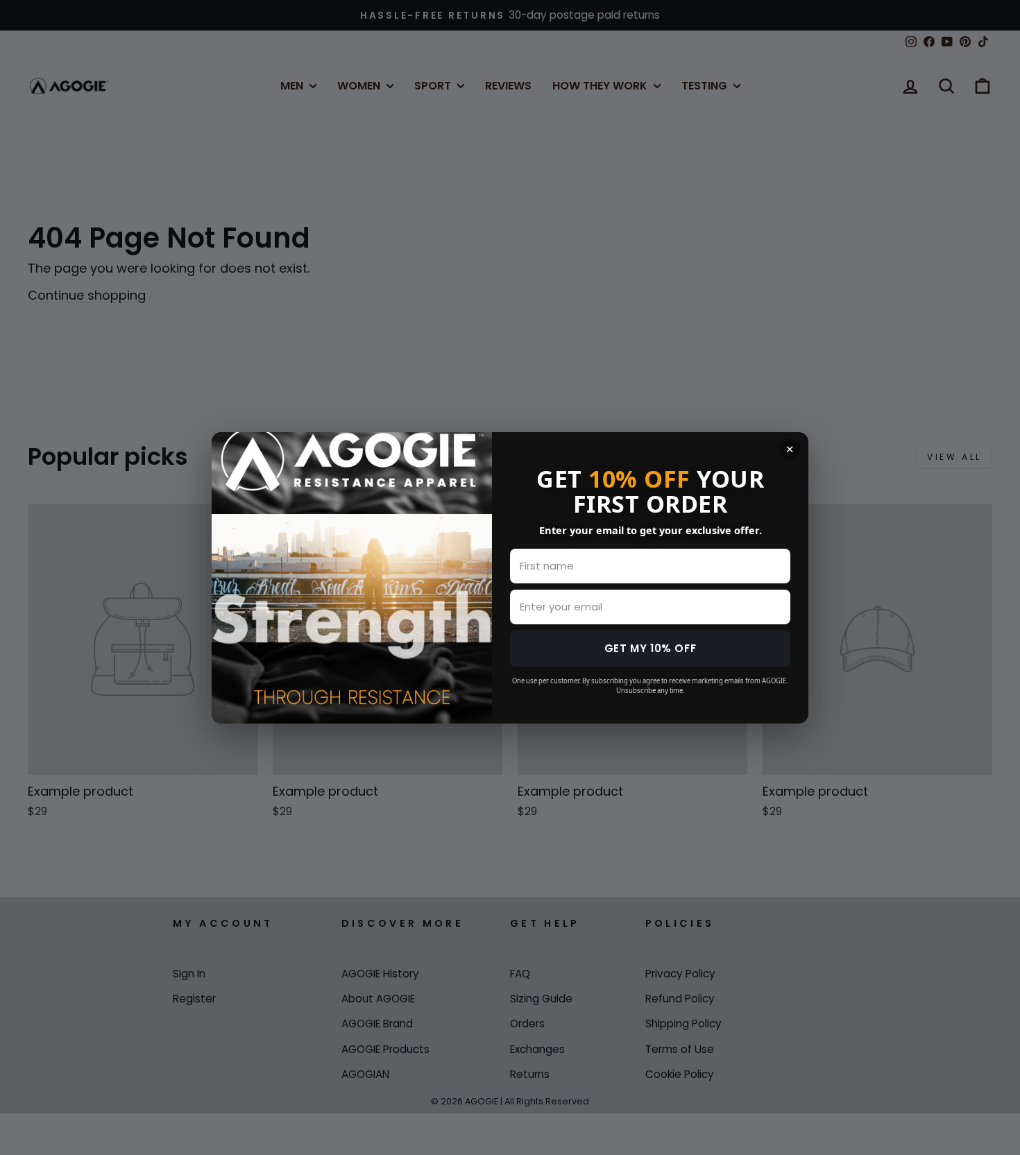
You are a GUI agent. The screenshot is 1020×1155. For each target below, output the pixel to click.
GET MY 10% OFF (650, 648)
